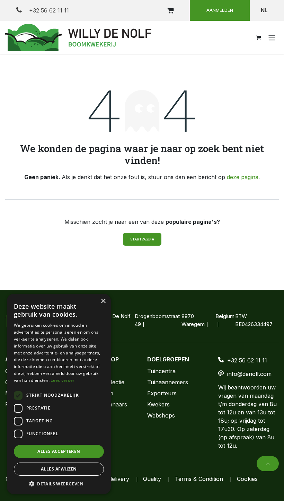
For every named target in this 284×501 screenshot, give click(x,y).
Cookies (247, 478)
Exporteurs (162, 393)
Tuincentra (161, 371)
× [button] (103, 301)
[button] (268, 463)
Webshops (161, 415)
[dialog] (59, 394)
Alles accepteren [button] (58, 451)
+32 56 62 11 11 (48, 10)
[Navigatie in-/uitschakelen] (272, 37)
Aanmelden (219, 10)
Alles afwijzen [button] (59, 469)
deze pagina (242, 177)
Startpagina (142, 239)
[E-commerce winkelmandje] (170, 10)
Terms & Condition (199, 478)
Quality (152, 478)
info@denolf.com (249, 373)
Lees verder (62, 380)
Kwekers (158, 404)
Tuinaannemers (167, 382)
